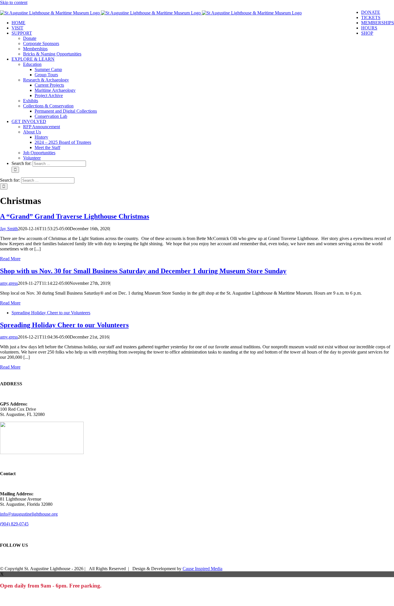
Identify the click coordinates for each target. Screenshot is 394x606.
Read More (10, 258)
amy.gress (9, 283)
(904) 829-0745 (14, 523)
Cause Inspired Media (202, 568)
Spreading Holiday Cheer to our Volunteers (51, 312)
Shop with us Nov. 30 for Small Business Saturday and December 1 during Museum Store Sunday (143, 271)
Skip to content (13, 2)
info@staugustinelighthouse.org (29, 514)
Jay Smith (9, 228)
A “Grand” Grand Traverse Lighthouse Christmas (74, 216)
